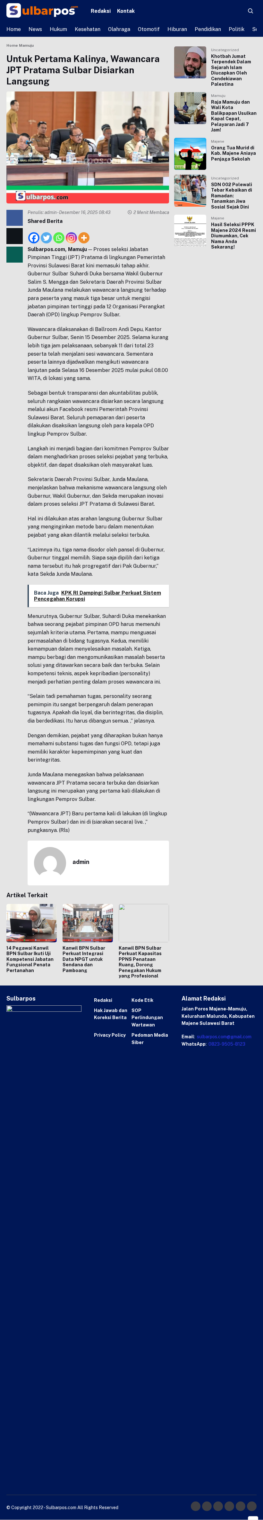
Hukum (58, 29)
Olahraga (119, 29)
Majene (217, 141)
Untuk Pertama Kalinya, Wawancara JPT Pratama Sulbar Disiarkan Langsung (83, 69)
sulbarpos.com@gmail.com (223, 1036)
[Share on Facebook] (14, 218)
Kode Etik (142, 1000)
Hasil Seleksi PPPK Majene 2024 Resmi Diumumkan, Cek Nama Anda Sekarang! (233, 235)
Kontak (126, 11)
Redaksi (101, 11)
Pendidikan (208, 29)
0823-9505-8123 (226, 1044)
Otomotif (149, 29)
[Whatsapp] (58, 234)
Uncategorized (225, 50)
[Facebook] (33, 234)
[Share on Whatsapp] (14, 255)
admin (51, 212)
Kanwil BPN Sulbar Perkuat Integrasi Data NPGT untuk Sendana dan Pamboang (84, 959)
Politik (236, 29)
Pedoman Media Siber (150, 1039)
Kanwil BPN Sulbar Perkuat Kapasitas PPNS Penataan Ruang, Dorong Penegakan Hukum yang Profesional (140, 962)
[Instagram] (71, 234)
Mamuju (218, 95)
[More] (83, 234)
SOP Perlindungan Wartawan (147, 1017)
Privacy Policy (110, 1035)
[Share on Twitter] (14, 236)
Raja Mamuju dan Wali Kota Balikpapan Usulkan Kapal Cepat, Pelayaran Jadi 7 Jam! (234, 116)
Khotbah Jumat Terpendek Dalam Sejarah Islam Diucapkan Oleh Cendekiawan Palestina (231, 70)
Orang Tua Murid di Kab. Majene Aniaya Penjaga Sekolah (233, 153)
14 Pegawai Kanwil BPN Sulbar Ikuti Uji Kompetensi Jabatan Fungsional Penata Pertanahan (30, 959)
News (35, 29)
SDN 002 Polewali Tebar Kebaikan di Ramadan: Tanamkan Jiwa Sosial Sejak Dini (231, 196)
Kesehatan (87, 29)
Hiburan (177, 29)
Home (13, 29)
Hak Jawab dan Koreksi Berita (110, 1014)
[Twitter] (46, 234)
